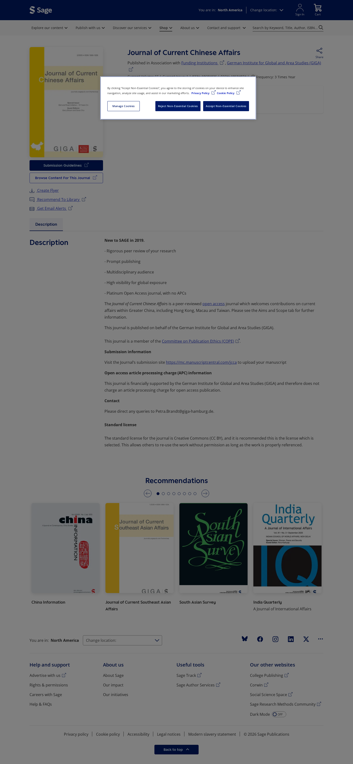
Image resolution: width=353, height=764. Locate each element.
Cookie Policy (226, 93)
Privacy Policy (200, 93)
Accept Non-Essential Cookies (226, 106)
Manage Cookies (123, 106)
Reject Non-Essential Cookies (178, 106)
